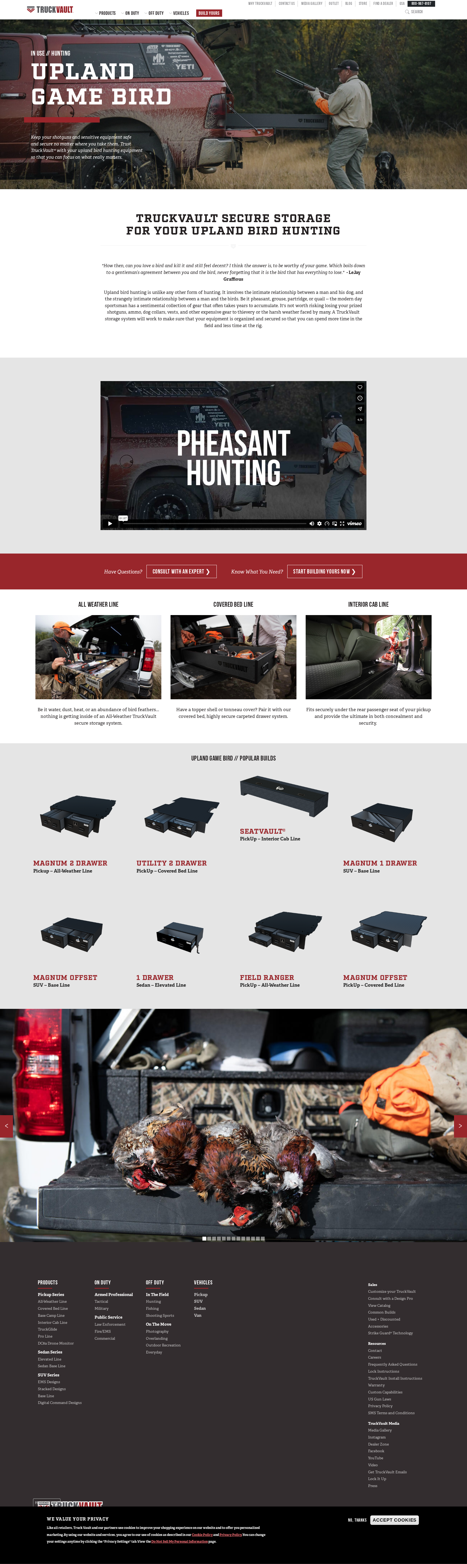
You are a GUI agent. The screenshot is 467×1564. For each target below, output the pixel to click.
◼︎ (204, 1238)
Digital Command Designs (60, 1402)
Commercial (105, 1338)
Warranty (376, 1385)
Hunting (153, 1301)
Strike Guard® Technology (390, 1333)
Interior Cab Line (52, 1322)
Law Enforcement (110, 1324)
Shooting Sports (160, 1315)
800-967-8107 (421, 3)
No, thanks (357, 1520)
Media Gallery (311, 3)
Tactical (101, 1301)
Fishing (152, 1308)
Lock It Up (377, 1478)
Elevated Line (49, 1359)
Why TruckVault (260, 3)
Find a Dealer (383, 3)
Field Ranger (270, 980)
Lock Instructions (383, 1371)
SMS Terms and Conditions (391, 1412)
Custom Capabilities (385, 1392)
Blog (348, 3)
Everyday (154, 1352)
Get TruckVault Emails (387, 1472)
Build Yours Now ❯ (324, 571)
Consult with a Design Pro (390, 1298)
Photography (157, 1331)
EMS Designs (49, 1381)
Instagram (377, 1437)
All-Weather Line (52, 1301)
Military (102, 1308)
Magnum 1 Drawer (380, 866)
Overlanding (157, 1338)
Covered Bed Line (53, 1308)
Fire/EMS (103, 1331)
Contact (375, 1350)
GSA (402, 3)
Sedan (200, 1308)
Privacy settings (46, 1503)
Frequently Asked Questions (392, 1364)
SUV (198, 1301)
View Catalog (379, 1305)
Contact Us (287, 3)
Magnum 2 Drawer (70, 866)
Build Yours (209, 13)
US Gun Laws (379, 1399)
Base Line (46, 1395)
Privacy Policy (230, 1535)
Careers (374, 1357)
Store (363, 3)
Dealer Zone (378, 1444)
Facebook (376, 1450)
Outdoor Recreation (163, 1345)
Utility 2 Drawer (171, 866)
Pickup (201, 1294)
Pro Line (45, 1336)
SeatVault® (270, 834)
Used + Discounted (384, 1319)
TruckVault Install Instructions (395, 1378)
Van (197, 1315)
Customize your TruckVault (392, 1291)
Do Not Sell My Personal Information (179, 1541)
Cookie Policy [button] (202, 1535)
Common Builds (381, 1312)
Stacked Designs (52, 1388)
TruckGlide (47, 1329)
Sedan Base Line (51, 1365)
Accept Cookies (394, 1520)
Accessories (378, 1326)
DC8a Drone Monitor (56, 1343)
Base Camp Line (51, 1315)
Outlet (334, 3)
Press (372, 1485)
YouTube (375, 1458)
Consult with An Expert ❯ (182, 571)
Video (373, 1465)
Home (50, 9)
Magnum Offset (65, 980)
